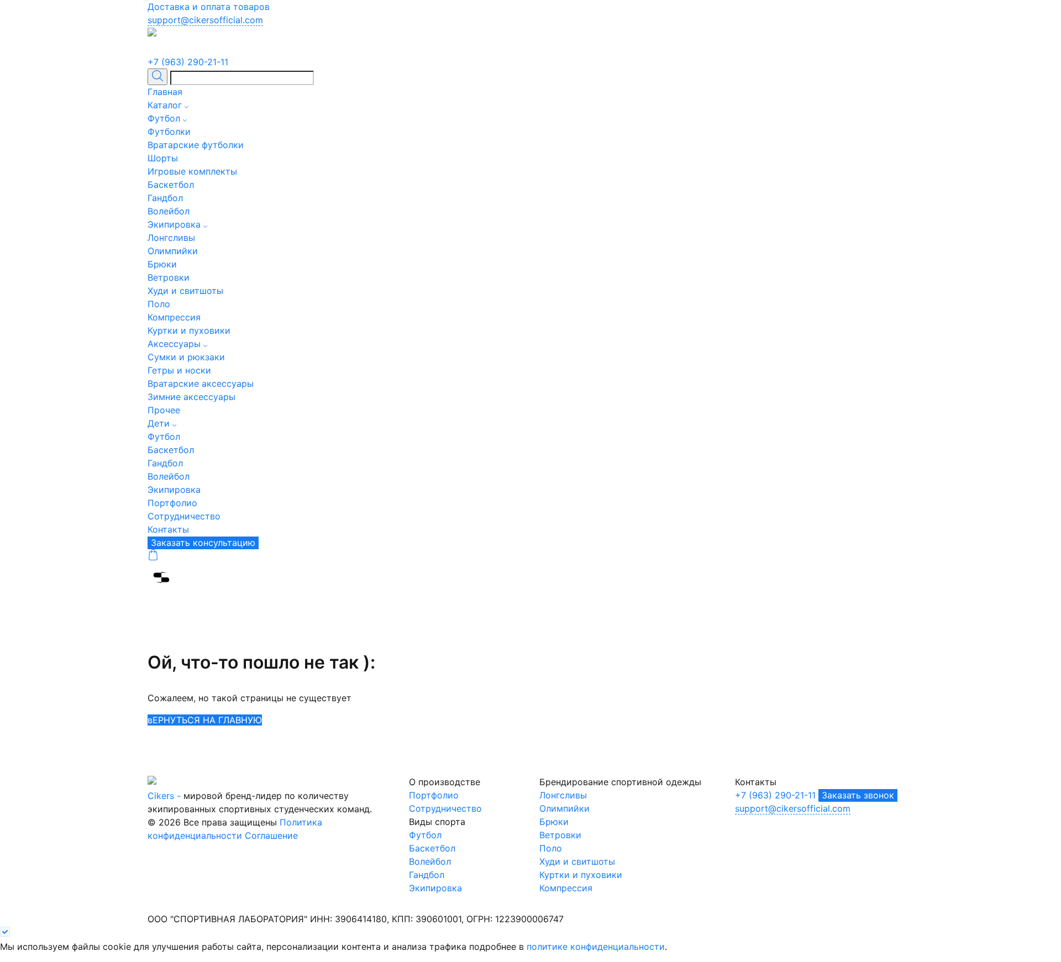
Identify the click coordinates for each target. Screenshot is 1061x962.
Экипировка (174, 224)
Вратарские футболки (196, 144)
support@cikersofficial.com (205, 19)
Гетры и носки (179, 370)
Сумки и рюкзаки (186, 356)
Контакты (168, 529)
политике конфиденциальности (596, 946)
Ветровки (169, 277)
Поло (159, 303)
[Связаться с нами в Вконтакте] (169, 48)
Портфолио (172, 502)
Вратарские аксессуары (201, 383)
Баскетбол (171, 184)
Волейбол (169, 211)
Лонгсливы (171, 237)
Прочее (164, 410)
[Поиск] (157, 77)
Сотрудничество (184, 516)
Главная (165, 91)
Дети (159, 423)
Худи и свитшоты (185, 290)
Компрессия (174, 317)
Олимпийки (173, 250)
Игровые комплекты (192, 171)
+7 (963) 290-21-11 (188, 61)
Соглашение (271, 835)
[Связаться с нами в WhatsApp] (182, 48)
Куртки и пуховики (189, 330)
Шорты (163, 158)
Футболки (169, 131)
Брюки (162, 264)
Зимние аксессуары (191, 396)
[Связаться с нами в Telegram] (154, 48)
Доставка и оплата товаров (209, 6)
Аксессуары (174, 343)
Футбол (164, 118)
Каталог (165, 105)
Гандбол (165, 197)
